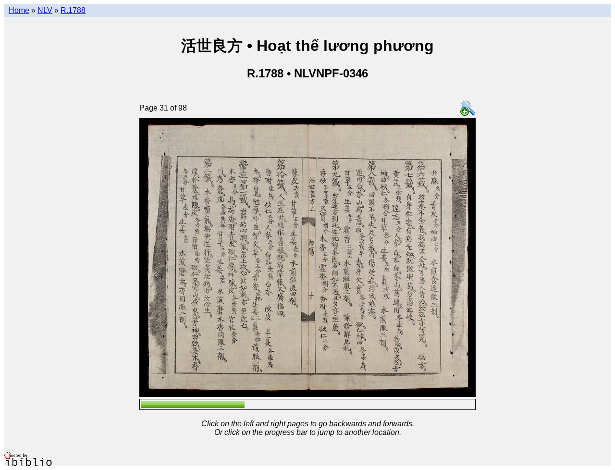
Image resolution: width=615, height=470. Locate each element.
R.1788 (73, 10)
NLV (44, 10)
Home (19, 10)
